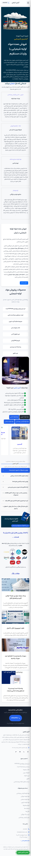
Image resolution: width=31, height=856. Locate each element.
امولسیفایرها (26, 806)
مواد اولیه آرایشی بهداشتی (22, 793)
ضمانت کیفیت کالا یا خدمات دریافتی (19, 476)
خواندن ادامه (24, 283)
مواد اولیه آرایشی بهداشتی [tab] (22, 422)
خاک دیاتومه (26, 770)
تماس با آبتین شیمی (23, 852)
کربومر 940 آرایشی (15, 341)
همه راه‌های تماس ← (24, 841)
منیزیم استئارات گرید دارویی (15, 322)
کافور (28, 779)
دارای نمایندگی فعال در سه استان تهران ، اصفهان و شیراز (16, 507)
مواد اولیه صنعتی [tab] (9, 422)
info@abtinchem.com (22, 832)
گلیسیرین (19, 444)
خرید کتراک (26, 776)
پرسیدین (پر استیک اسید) (23, 767)
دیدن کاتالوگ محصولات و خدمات (20, 526)
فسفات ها (26, 809)
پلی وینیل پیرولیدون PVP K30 (22, 764)
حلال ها (27, 812)
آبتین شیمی (15, 3)
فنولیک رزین (26, 773)
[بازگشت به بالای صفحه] (15, 852)
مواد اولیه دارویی (22, 451)
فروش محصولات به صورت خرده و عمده (18, 470)
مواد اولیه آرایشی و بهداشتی (20, 448)
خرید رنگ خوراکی (25, 815)
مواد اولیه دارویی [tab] (24, 417)
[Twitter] (16, 751)
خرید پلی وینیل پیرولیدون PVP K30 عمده (15, 309)
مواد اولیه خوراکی (25, 797)
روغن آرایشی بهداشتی (24, 818)
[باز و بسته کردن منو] (28, 2)
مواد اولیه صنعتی (25, 800)
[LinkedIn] (23, 751)
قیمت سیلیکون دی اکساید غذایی (15, 315)
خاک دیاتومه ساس (15, 328)
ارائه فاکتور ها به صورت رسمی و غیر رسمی (18, 487)
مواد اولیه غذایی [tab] (14, 417)
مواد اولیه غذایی (18, 453)
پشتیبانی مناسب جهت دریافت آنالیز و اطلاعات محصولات (16, 494)
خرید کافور (15, 353)
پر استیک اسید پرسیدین (15, 347)
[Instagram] (27, 751)
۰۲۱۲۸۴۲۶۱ (25, 829)
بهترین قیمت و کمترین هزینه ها (20, 482)
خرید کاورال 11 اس (15, 334)
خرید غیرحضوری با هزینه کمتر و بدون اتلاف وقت (16, 501)
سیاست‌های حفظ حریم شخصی (21, 782)
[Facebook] (20, 751)
